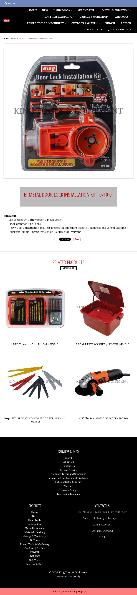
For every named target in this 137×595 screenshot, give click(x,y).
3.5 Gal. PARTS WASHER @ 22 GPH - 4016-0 (102, 344)
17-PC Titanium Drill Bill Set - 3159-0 (34, 344)
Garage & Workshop (94, 16)
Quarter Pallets (119, 29)
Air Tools (122, 16)
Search (68, 458)
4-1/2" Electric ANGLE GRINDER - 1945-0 (102, 418)
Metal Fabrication (115, 10)
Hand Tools (61, 10)
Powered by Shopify (68, 576)
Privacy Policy (68, 490)
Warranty (68, 486)
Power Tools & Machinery (45, 23)
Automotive (86, 10)
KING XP (110, 23)
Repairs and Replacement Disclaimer (69, 478)
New (45, 10)
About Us (68, 462)
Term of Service (68, 470)
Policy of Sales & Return (68, 482)
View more (68, 268)
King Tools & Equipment (73, 572)
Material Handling (58, 16)
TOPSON (126, 23)
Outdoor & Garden (84, 23)
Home (33, 10)
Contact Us (68, 466)
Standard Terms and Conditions (68, 474)
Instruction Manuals (68, 494)
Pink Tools (94, 29)
